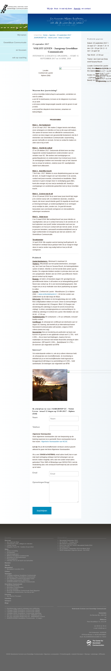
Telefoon (36, 427)
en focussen (21, 50)
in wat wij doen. (66, 8)
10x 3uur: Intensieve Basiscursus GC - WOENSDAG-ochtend (26, 616)
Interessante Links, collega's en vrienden (19, 543)
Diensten (8, 563)
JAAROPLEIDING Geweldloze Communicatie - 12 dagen (24, 618)
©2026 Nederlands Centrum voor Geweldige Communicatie (24, 654)
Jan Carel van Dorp (13, 542)
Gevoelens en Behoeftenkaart (16, 557)
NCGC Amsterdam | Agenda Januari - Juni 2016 (74, 550)
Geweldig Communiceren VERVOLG (18, 580)
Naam (35, 417)
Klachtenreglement (13, 554)
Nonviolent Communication (15, 587)
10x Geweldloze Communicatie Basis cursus (20, 578)
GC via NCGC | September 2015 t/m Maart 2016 (75, 548)
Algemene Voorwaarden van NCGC (54, 441)
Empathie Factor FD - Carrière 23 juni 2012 (20, 547)
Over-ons (8, 540)
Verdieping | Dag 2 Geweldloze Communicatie (21, 577)
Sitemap (87, 654)
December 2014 (65, 547)
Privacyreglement (12, 559)
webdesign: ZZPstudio (98, 654)
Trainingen (8, 573)
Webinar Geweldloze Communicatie (18, 555)
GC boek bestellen (12, 589)
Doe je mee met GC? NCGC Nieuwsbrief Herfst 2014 (76, 545)
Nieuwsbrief (9, 567)
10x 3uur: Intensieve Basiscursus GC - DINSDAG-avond (24, 615)
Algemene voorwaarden (51, 654)
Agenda (77, 8)
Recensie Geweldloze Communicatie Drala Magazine (23, 590)
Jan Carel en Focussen (14, 596)
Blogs (7, 603)
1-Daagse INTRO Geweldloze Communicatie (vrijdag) (23, 610)
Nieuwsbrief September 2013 (69, 540)
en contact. (86, 8)
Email (34, 473)
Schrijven (8, 600)
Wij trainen (21, 35)
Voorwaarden (11, 552)
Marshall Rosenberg (13, 585)
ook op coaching (19, 57)
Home (45, 35)
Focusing (8, 594)
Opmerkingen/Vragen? (38, 482)
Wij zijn (50, 8)
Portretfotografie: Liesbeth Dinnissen (71, 654)
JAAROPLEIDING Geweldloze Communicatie (21, 581)
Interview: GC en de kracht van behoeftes (20, 560)
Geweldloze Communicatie (15, 42)
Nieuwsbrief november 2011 (15, 569)
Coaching (8, 598)
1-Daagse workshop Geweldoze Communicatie (21, 575)
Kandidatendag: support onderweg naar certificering (23, 608)
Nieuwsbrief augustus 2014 (68, 543)
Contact (7, 571)
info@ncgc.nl (102, 628)
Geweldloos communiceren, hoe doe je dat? (20, 592)
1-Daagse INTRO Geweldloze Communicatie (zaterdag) (24, 613)
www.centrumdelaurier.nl (47, 294)
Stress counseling (12, 551)
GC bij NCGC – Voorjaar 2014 (69, 542)
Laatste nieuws (11, 545)
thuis (56, 8)
